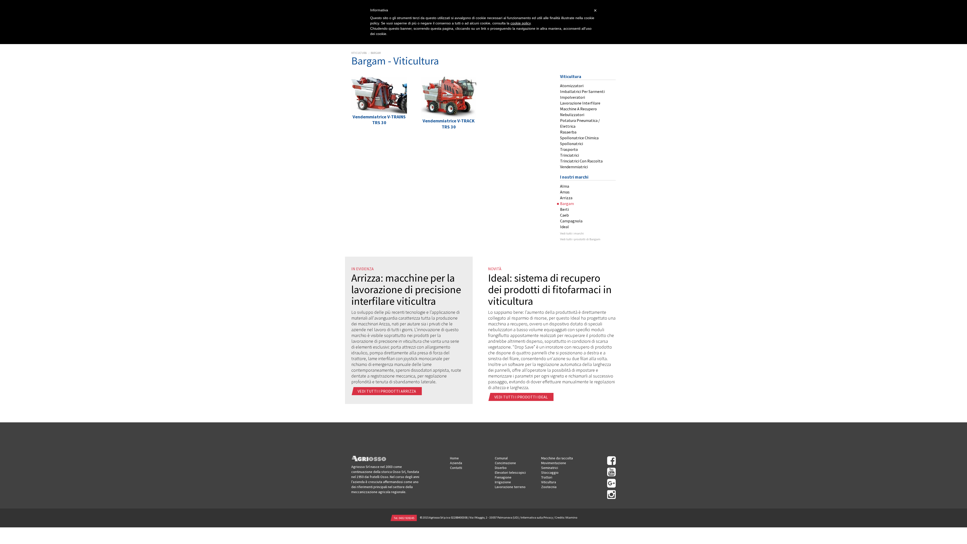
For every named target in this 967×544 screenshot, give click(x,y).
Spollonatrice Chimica (579, 137)
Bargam (376, 53)
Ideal (564, 226)
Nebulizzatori (572, 114)
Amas (565, 191)
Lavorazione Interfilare (580, 103)
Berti (564, 209)
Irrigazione (503, 482)
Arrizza (566, 197)
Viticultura (359, 53)
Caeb (564, 215)
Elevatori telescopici (510, 472)
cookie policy (520, 23)
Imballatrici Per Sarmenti (582, 91)
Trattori (546, 477)
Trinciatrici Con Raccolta (581, 160)
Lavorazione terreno (510, 487)
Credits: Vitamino (566, 517)
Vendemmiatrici (574, 166)
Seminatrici (549, 467)
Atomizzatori (571, 85)
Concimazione (505, 463)
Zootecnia (549, 487)
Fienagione (503, 477)
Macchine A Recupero (578, 108)
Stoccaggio (550, 472)
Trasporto (569, 149)
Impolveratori (572, 97)
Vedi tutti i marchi (572, 233)
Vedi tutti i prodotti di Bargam (580, 239)
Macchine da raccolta (557, 458)
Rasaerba (568, 131)
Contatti (456, 467)
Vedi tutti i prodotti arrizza (387, 391)
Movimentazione (553, 463)
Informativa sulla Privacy (537, 517)
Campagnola (571, 220)
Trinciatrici (569, 155)
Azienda (456, 463)
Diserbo (501, 467)
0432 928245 (406, 518)
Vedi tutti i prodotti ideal (521, 396)
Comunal (501, 458)
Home (454, 458)
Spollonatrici (571, 143)
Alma (564, 186)
